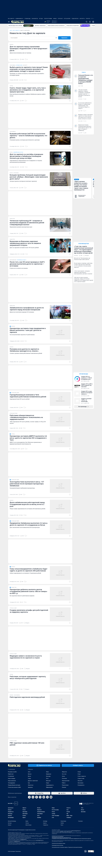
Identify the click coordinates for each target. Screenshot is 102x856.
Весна (29, 776)
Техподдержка (11, 783)
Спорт (79, 774)
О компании (11, 776)
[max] (43, 797)
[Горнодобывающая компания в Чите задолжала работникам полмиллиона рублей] (60, 399)
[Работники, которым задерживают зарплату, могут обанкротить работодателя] (60, 681)
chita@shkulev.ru (23, 839)
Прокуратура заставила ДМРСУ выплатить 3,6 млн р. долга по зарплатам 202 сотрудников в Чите (28, 438)
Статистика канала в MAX (14, 787)
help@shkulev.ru (17, 841)
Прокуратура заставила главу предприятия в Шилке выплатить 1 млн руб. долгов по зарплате (28, 330)
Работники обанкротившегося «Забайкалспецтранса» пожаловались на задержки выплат (26, 417)
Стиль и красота (82, 776)
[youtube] (51, 797)
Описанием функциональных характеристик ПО (61, 837)
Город (29, 778)
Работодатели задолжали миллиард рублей (27, 697)
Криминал (48, 774)
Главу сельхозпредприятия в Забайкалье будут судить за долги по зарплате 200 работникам (28, 570)
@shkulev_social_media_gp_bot (66, 831)
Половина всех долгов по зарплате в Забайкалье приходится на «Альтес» (24, 350)
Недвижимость (19, 18)
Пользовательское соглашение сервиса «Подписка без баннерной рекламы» (67, 847)
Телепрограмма (48, 18)
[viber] (40, 797)
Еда (29, 783)
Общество (64, 771)
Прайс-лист (11, 774)
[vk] (33, 797)
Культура (48, 776)
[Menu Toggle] (8, 22)
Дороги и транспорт (33, 780)
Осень (63, 776)
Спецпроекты (81, 785)
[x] (47, 797)
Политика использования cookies (58, 843)
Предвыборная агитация (14, 785)
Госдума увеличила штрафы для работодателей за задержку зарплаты (29, 611)
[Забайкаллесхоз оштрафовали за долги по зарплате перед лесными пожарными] (60, 312)
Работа (63, 783)
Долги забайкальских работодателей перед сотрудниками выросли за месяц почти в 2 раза (27, 504)
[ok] (36, 797)
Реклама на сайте (12, 771)
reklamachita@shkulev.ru (76, 830)
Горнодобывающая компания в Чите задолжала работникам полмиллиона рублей (28, 396)
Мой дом (48, 780)
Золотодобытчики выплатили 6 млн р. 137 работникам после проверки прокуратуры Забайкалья (27, 484)
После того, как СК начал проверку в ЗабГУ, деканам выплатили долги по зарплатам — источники (27, 264)
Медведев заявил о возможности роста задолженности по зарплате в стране (26, 657)
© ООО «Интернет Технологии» (14, 851)
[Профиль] (93, 22)
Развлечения (65, 785)
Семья (79, 771)
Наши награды (11, 778)
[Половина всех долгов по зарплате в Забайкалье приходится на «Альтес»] (60, 353)
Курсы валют (67, 18)
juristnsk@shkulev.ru (40, 840)
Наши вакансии (12, 780)
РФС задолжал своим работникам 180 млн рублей (27, 744)
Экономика (80, 783)
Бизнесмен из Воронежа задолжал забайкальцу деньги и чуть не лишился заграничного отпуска (25, 243)
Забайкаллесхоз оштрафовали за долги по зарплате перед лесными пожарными (27, 309)
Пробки (93, 18)
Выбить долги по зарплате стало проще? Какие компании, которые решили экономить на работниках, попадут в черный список (29, 69)
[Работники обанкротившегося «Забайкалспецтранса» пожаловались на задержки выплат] (60, 420)
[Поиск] (86, 22)
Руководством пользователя (57, 836)
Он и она (64, 774)
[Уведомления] (90, 22)
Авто (29, 771)
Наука (47, 783)
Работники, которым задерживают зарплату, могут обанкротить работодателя (28, 677)
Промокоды (27, 18)
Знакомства (35, 18)
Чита (11, 30)
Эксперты (82, 18)
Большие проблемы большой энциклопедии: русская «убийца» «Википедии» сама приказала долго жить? (29, 177)
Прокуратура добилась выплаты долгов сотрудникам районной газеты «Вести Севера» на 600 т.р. (28, 591)
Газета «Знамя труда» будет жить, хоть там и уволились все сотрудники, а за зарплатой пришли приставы (28, 90)
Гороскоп (60, 18)
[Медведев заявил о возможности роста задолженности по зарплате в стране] (60, 660)
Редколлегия (75, 18)
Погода (41, 18)
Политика (64, 778)
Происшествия (65, 780)
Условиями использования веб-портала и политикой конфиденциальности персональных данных (71, 838)
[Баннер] (28, 25)
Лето (47, 778)
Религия (64, 787)
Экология (80, 780)
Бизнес (30, 774)
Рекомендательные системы (57, 845)
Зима (47, 771)
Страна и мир (81, 778)
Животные (30, 785)
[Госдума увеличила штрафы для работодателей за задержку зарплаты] (60, 614)
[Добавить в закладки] (70, 59)
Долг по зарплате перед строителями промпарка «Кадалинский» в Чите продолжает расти (28, 48)
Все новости (11, 18)
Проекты (88, 18)
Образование (49, 787)
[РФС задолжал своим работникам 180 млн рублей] (60, 747)
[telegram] (29, 797)
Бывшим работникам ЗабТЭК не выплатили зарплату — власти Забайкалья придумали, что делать (28, 136)
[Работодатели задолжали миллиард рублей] (60, 701)
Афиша (55, 18)
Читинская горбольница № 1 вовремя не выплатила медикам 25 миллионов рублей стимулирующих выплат (27, 223)
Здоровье (30, 787)
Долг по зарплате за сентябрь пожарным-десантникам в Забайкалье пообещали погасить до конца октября (26, 156)
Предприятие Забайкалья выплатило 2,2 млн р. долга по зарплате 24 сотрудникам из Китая (29, 524)
